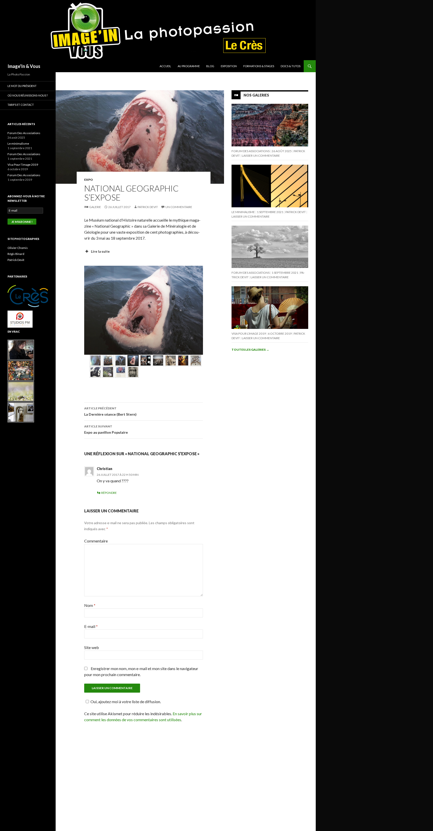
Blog (210, 66)
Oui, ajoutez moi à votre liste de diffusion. (125, 701)
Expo (88, 179)
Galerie (95, 207)
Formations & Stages (258, 66)
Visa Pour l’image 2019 (249, 333)
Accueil (165, 66)
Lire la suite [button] (100, 251)
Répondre (109, 493)
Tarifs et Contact (21, 104)
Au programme (189, 66)
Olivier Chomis (18, 248)
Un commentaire (178, 207)
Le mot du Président (22, 85)
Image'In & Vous (24, 66)
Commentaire (96, 540)
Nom (89, 605)
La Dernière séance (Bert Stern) (110, 411)
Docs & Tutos (290, 66)
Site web (91, 647)
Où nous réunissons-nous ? (28, 95)
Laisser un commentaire (261, 155)
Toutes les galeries (250, 349)
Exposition (229, 66)
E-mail (91, 626)
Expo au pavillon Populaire (106, 429)
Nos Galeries (256, 95)
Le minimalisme (243, 212)
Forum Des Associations (251, 151)
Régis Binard (16, 254)
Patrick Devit (148, 207)
